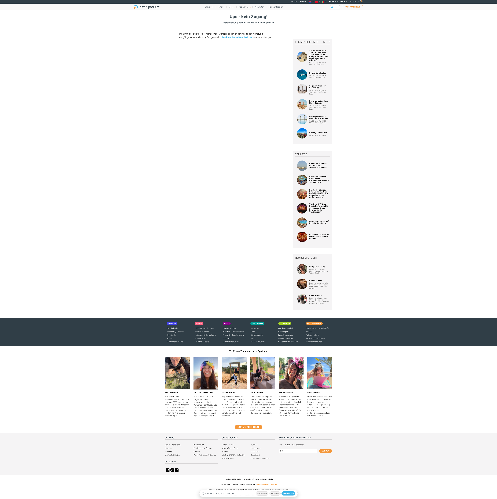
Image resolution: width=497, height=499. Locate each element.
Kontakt (196, 451)
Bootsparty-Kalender (175, 332)
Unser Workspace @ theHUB (204, 455)
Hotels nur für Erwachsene (205, 335)
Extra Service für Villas (231, 342)
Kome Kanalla (315, 295)
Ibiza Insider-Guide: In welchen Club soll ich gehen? (319, 236)
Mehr (326, 42)
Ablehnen (275, 493)
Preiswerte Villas (229, 328)
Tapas (252, 338)
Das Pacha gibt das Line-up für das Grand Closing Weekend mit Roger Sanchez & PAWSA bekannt (319, 194)
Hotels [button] (221, 7)
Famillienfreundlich (285, 328)
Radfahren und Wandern (288, 342)
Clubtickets (171, 335)
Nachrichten (255, 455)
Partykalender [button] (352, 7)
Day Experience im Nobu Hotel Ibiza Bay (318, 117)
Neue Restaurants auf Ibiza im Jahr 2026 (319, 222)
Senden (325, 451)
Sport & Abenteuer (285, 335)
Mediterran (254, 328)
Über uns (168, 448)
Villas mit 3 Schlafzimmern (233, 332)
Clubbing (254, 445)
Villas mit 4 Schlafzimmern (233, 335)
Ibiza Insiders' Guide (175, 342)
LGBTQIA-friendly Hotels (204, 328)
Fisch (252, 332)
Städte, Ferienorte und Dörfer (317, 328)
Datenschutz (198, 445)
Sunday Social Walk (318, 133)
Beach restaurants (257, 342)
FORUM (303, 2)
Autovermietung (312, 335)
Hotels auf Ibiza (228, 445)
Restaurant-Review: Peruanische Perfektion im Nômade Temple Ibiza (319, 179)
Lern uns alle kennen (248, 427)
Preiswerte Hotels (202, 342)
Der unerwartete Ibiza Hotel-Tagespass (318, 102)
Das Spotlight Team (173, 445)
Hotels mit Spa (200, 338)
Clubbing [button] (209, 7)
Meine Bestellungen (338, 2)
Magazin (293, 2)
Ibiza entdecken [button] (276, 7)
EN (313, 2)
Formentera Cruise (317, 73)
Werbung (168, 451)
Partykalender (172, 328)
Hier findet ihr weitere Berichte (236, 37)
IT (325, 2)
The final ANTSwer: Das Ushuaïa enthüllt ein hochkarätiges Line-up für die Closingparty (318, 208)
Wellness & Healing (285, 338)
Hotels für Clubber (202, 332)
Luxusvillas (227, 338)
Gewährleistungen (172, 455)
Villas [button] (231, 7)
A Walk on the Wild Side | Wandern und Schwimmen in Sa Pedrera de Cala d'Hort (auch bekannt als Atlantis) (319, 55)
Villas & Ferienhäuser (230, 448)
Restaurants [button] (244, 7)
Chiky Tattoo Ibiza (317, 267)
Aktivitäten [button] (259, 7)
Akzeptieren (288, 493)
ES (319, 2)
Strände (309, 332)
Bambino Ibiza (315, 280)
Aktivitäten (254, 451)
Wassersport (283, 332)
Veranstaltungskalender (315, 338)
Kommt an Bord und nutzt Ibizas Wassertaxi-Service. (318, 165)
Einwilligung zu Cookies (202, 448)
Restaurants (255, 448)
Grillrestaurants (256, 335)
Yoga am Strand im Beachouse (317, 87)
